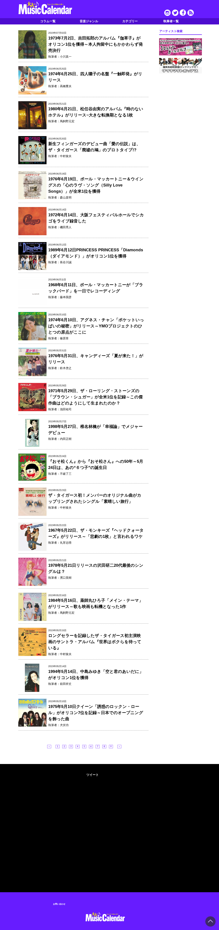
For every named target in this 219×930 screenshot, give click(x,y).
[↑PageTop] (210, 926)
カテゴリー (130, 21)
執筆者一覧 (171, 21)
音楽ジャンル (89, 21)
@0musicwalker (92, 787)
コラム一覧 (48, 21)
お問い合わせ (59, 904)
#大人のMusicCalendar (40, 774)
